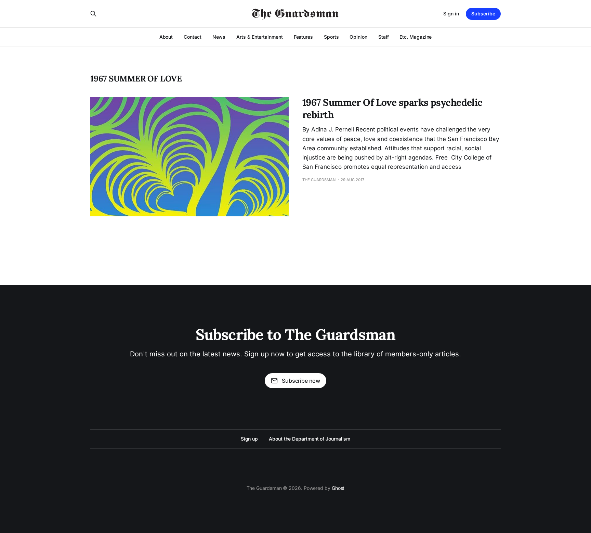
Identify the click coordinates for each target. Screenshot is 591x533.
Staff (383, 37)
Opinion (358, 37)
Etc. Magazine (415, 37)
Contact (192, 37)
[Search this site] (93, 14)
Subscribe (483, 13)
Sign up (249, 439)
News (219, 37)
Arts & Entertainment (259, 37)
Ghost (338, 488)
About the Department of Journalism (309, 439)
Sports (331, 37)
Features (303, 37)
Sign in (451, 13)
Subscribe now (301, 380)
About (166, 37)
